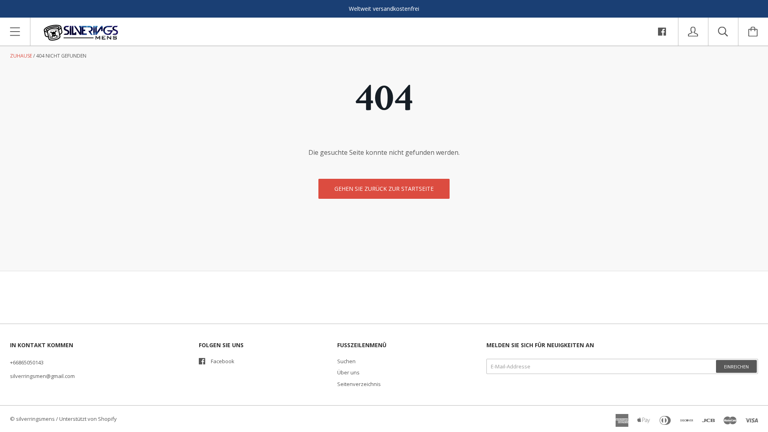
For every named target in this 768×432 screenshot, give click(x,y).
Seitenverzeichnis (359, 384)
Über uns (348, 372)
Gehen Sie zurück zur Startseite (384, 188)
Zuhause (21, 55)
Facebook (222, 361)
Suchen (346, 361)
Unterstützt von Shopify (88, 418)
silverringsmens (35, 418)
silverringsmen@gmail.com (42, 376)
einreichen (736, 367)
